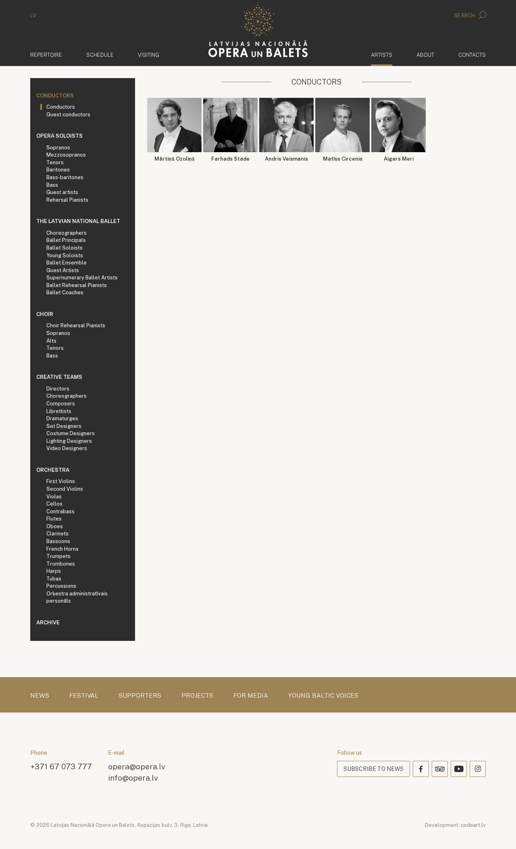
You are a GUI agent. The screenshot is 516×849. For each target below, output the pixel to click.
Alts (51, 341)
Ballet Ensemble (66, 263)
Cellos (54, 504)
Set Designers (63, 426)
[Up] (498, 831)
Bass (52, 185)
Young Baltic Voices (323, 695)
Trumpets (58, 556)
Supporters (140, 695)
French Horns (62, 549)
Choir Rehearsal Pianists (75, 325)
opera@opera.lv (136, 766)
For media (250, 695)
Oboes (54, 526)
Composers (60, 404)
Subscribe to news (373, 769)
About (425, 55)
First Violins (60, 481)
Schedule (100, 55)
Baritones (58, 170)
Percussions (61, 586)
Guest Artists (62, 270)
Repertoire (46, 55)
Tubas (53, 579)
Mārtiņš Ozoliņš (174, 159)
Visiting (148, 55)
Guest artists (62, 192)
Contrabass (60, 511)
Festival (83, 695)
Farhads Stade (230, 159)
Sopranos (58, 148)
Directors (57, 389)
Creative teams (59, 377)
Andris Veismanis (286, 159)
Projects (197, 695)
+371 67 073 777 (61, 766)
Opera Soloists (59, 136)
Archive (48, 623)
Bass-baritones (64, 177)
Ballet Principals (66, 240)
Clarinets (57, 534)
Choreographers (66, 233)
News (39, 695)
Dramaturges (62, 418)
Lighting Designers (69, 441)
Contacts (472, 55)
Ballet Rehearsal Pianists (76, 285)
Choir (44, 314)
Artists (381, 55)
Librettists (58, 411)
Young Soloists (64, 255)
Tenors (55, 162)
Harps (53, 571)
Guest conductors (68, 115)
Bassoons (58, 541)
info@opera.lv (133, 777)
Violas (54, 497)
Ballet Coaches (64, 292)
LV (33, 15)
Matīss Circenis (342, 159)
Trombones (60, 564)
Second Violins (64, 489)
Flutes (54, 519)
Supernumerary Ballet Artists (82, 278)
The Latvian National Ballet (78, 221)
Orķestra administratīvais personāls (77, 597)
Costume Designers (70, 433)
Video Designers (66, 448)
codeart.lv (473, 825)
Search (465, 15)
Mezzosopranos (66, 155)
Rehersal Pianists (67, 200)
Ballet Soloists (64, 248)
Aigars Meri (399, 159)
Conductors (55, 96)
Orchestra (52, 470)
